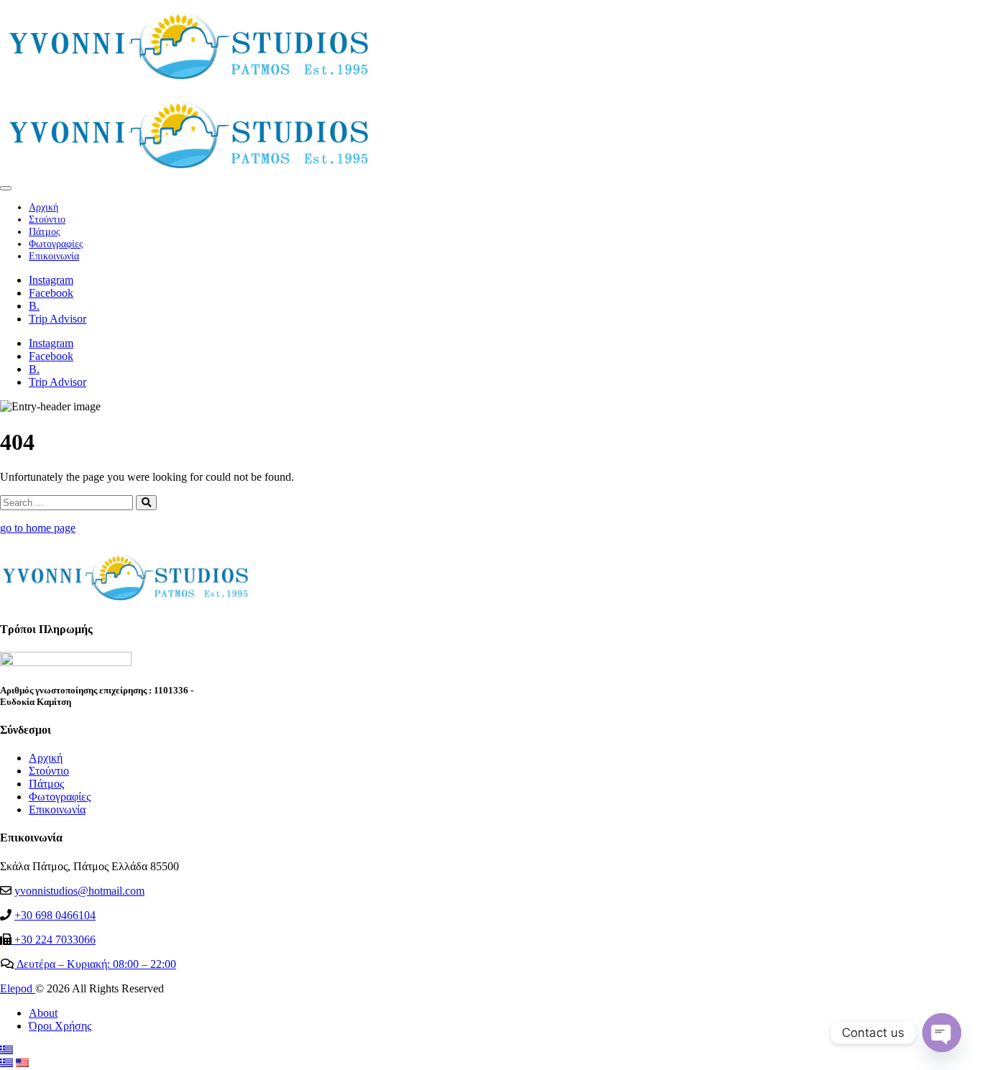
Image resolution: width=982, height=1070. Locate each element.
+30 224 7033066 (54, 939)
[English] (22, 1063)
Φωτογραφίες (56, 243)
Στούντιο (47, 219)
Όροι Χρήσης (60, 1026)
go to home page (37, 528)
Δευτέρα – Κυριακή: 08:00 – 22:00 (95, 964)
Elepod (17, 988)
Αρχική (43, 207)
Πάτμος (44, 231)
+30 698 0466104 (55, 915)
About (43, 1013)
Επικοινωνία (54, 256)
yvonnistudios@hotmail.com (79, 891)
